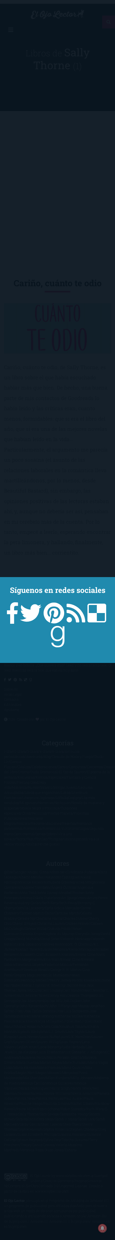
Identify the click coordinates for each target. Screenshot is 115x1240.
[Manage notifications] (102, 1228)
